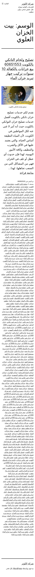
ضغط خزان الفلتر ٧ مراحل (20, 433)
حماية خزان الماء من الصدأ (21, 319)
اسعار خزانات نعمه (17, 218)
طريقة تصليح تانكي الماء (26, 439)
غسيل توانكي (8, 452)
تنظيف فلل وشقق (28, 309)
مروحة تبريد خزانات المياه (15, 516)
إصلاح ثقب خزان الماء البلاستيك (23, 208)
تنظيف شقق (10, 303)
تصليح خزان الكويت (13, 187)
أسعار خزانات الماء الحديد (16, 192)
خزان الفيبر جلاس (22, 325)
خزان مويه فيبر (15, 356)
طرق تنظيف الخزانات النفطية (15, 436)
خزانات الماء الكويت (23, 367)
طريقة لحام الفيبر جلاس (20, 441)
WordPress (17, 568)
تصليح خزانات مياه (23, 293)
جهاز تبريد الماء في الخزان (21, 311)
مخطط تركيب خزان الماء (21, 510)
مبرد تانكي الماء (18, 508)
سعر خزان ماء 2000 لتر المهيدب (20, 410)
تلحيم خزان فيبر (8, 298)
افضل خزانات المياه (13, 232)
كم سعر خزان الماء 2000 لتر (13, 463)
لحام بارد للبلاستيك (28, 487)
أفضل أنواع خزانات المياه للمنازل (23, 197)
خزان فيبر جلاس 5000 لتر (22, 338)
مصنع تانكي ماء (22, 521)
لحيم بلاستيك (23, 505)
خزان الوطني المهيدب (15, 330)
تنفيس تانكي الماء (15, 309)
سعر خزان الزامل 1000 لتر (25, 396)
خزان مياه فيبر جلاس (20, 359)
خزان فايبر (23, 333)
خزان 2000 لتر (7, 319)
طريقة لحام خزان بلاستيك (11, 444)
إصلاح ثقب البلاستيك (11, 205)
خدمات (4, 187)
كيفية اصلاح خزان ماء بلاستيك (17, 476)
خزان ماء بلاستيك (11, 346)
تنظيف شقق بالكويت (13, 306)
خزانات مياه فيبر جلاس (17, 383)
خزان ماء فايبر (19, 351)
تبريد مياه (18, 266)
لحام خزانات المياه (28, 500)
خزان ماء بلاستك (23, 346)
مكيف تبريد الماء (23, 532)
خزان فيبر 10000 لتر (20, 335)
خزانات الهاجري (12, 372)
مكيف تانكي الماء (17, 529)
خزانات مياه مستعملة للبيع (21, 386)
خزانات (10, 362)
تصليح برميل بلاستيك (18, 277)
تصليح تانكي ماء (17, 282)
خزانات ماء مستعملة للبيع (12, 380)
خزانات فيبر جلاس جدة (26, 378)
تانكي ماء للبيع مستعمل (26, 256)
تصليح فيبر (26, 295)
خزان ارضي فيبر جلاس (14, 322)
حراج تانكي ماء (25, 317)
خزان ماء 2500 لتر (27, 343)
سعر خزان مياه (20, 412)
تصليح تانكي (7, 277)
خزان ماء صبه (29, 351)
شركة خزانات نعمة (14, 428)
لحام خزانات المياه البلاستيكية (24, 502)
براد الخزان (12, 245)
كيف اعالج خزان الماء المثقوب (16, 468)
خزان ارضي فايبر (28, 322)
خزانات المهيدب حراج (21, 370)
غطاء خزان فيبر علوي (21, 457)
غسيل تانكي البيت (15, 449)
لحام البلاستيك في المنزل (13, 484)
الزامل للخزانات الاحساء (17, 234)
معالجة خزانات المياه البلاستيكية (18, 524)
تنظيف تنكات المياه (27, 301)
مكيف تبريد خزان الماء (10, 532)
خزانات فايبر (7, 375)
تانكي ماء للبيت (10, 253)
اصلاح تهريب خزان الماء (26, 224)
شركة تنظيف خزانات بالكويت (14, 426)
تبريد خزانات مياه (28, 264)
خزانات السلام (25, 364)
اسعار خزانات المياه (17, 216)
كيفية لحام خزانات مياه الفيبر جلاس (18, 481)
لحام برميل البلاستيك (14, 487)
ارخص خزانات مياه (18, 213)
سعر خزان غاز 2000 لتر (16, 402)
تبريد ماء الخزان (17, 264)
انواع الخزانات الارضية (18, 242)
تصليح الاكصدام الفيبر (21, 274)
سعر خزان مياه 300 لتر (19, 415)
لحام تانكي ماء (25, 492)
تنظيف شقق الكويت (27, 306)
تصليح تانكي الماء (14, 279)
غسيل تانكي (25, 449)
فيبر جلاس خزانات (22, 460)
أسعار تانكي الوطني (20, 189)
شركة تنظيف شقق (27, 428)
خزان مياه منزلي (18, 362)
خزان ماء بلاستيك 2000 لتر (25, 348)
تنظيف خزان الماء (14, 301)
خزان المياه (10, 327)
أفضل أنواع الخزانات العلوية (14, 194)
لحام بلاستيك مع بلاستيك (20, 489)
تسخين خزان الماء (22, 272)
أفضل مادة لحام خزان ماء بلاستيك (17, 202)
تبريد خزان (19, 258)
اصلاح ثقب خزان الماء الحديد (19, 226)
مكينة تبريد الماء (16, 534)
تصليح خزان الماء (28, 285)
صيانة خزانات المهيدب (21, 431)
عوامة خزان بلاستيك (14, 447)
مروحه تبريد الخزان (23, 518)
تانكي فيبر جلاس (13, 250)
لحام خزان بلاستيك (14, 492)
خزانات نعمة (23, 388)
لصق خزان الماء (13, 505)
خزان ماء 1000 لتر (11, 341)
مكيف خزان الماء (28, 534)
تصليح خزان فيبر (16, 285)
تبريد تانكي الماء (28, 258)
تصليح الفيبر (10, 274)
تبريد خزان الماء (10, 258)
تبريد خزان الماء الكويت (10, 261)
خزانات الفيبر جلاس (13, 364)
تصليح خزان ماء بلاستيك (18, 287)
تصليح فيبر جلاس (16, 295)
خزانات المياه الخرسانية (26, 372)
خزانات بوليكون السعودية (20, 375)
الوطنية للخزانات (14, 240)
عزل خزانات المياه (28, 447)
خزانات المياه (9, 370)
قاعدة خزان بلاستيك (9, 460)
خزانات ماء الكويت (12, 378)
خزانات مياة (30, 383)
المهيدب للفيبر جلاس (27, 240)
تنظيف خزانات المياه (21, 303)
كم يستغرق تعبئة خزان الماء (25, 465)
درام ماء (27, 391)
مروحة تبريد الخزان (18, 513)
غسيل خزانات (17, 455)
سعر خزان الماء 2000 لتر (19, 399)
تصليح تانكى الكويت (21, 184)
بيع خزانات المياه (13, 248)
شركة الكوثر (28, 3)
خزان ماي (24, 356)
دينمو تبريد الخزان (17, 391)
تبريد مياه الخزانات (22, 269)
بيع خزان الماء (24, 248)
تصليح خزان (24, 187)
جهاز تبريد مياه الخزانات (22, 314)
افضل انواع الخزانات (16, 229)
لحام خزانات (18, 495)
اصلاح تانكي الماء (8, 221)
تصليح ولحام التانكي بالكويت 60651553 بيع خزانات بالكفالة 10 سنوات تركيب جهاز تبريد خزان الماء (18, 69)
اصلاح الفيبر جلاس (21, 221)
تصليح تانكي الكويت (27, 279)
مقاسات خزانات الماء (16, 526)
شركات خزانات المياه (21, 423)
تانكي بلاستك (24, 250)
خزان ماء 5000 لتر (15, 343)
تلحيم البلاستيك (19, 298)
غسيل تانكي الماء (18, 452)
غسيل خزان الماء (28, 455)
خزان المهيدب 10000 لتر (23, 327)
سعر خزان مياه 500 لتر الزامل (15, 418)
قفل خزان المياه (28, 463)
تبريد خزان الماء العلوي (26, 261)
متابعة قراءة (27, 172)
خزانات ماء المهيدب (27, 380)
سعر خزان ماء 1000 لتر (14, 404)
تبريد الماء (7, 256)
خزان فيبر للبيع (23, 341)
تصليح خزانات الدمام (21, 290)
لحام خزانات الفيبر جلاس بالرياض (14, 497)
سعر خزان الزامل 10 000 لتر (13, 394)
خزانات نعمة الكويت (11, 388)
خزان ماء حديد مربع (9, 348)
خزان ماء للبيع (19, 354)
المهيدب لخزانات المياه (12, 237)
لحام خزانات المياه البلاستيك (12, 500)
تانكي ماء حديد (20, 253)
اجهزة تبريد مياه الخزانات (19, 211)
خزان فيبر (15, 333)
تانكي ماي (14, 256)
